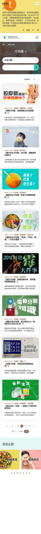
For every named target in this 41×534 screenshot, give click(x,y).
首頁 (3, 45)
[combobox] (20, 60)
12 (25, 426)
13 (29, 426)
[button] (23, 30)
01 (12, 426)
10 (18, 426)
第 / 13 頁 (17, 431)
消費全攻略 (11, 45)
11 (22, 426)
